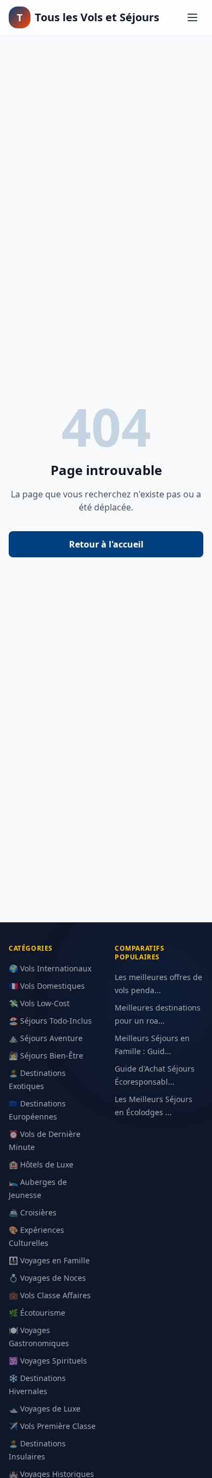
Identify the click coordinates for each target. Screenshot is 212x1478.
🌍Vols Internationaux (50, 968)
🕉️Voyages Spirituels (48, 1360)
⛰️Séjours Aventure (46, 1038)
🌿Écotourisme (37, 1312)
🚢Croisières (33, 1212)
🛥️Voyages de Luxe (44, 1408)
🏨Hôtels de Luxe (41, 1164)
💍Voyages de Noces (47, 1278)
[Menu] (192, 17)
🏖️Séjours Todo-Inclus (50, 1020)
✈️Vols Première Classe (52, 1426)
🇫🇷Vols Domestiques (47, 986)
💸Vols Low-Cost (39, 1003)
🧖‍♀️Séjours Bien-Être (46, 1055)
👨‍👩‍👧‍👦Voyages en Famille (49, 1260)
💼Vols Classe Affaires (50, 1295)
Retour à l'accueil (106, 544)
